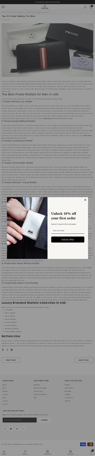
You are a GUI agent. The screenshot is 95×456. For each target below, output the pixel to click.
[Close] (85, 200)
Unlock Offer (67, 239)
